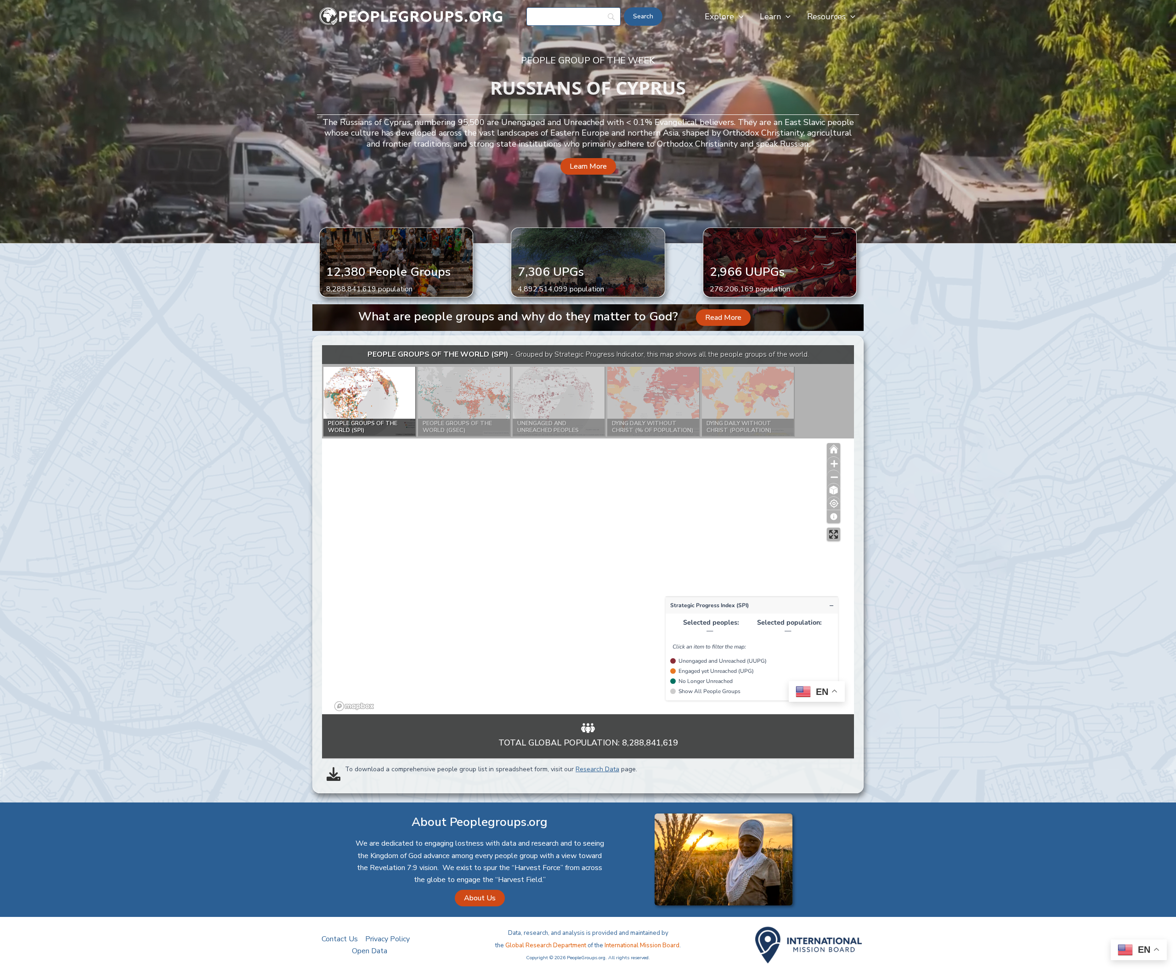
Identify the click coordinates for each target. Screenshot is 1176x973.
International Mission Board (642, 945)
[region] (588, 529)
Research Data (597, 769)
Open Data (369, 951)
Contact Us (340, 939)
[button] (739, 16)
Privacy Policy (387, 939)
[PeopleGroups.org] (411, 16)
